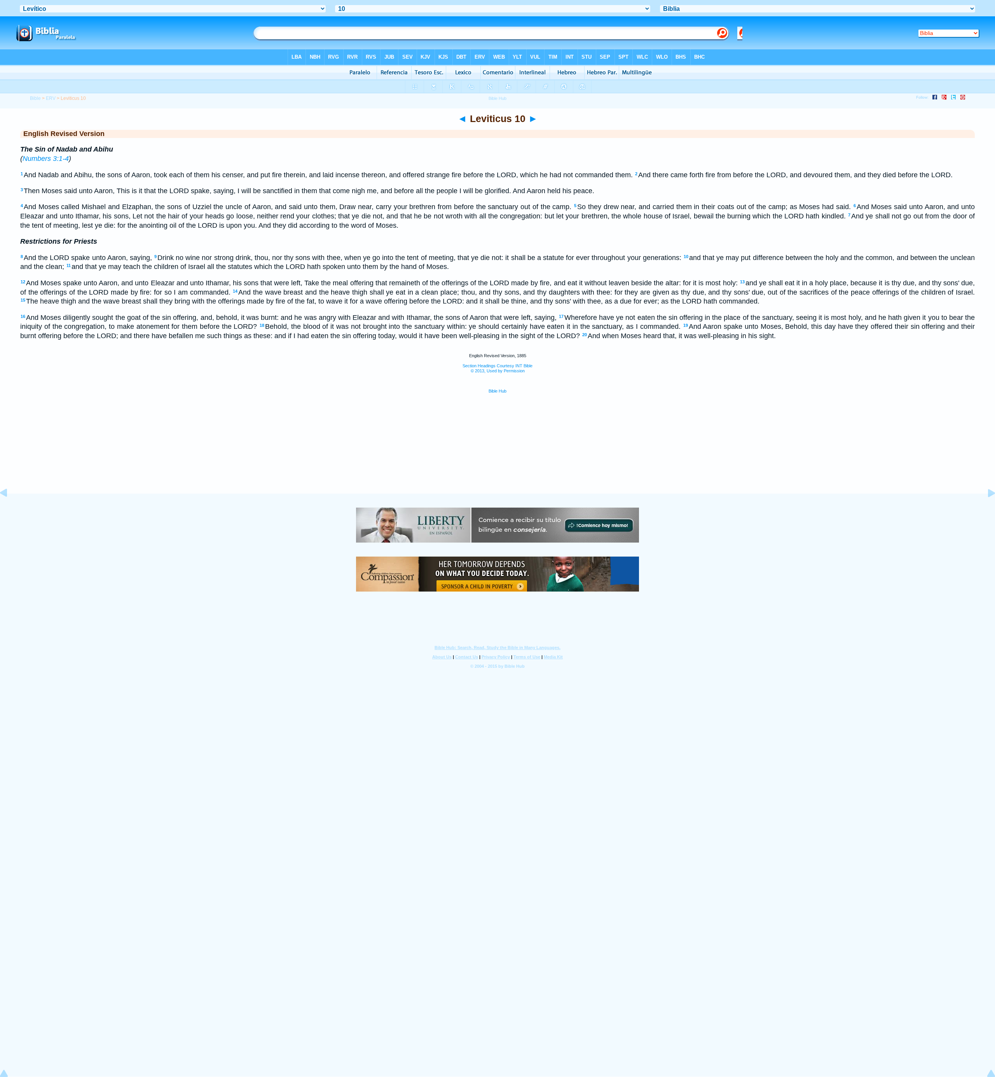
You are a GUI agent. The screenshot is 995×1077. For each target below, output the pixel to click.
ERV (51, 98)
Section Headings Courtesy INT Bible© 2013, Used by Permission (497, 368)
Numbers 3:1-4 (46, 158)
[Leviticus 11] (985, 510)
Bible (35, 98)
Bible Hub (497, 391)
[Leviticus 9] (9, 510)
